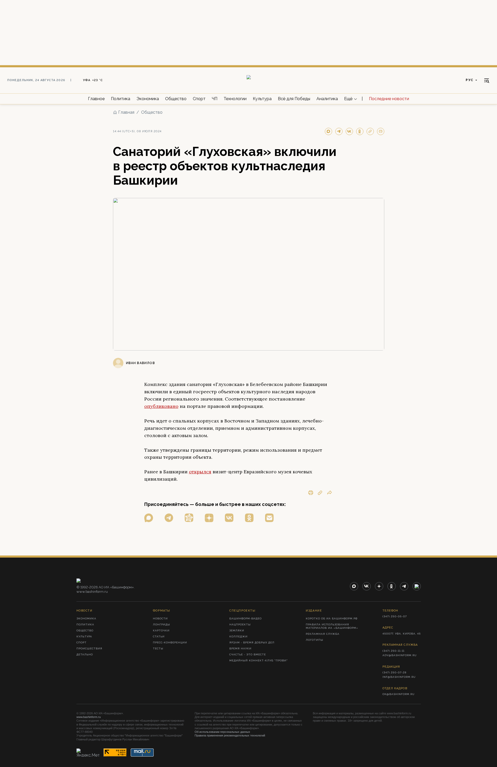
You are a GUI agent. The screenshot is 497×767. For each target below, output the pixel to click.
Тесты (158, 648)
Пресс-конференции (170, 642)
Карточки (161, 630)
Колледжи (238, 636)
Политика (120, 98)
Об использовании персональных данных (222, 731)
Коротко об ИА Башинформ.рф (331, 618)
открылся (200, 472)
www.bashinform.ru (88, 716)
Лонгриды (161, 624)
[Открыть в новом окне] (148, 518)
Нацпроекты (240, 624)
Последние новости (389, 98)
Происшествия (89, 648)
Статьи (159, 636)
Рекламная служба (322, 633)
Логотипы (314, 639)
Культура (262, 98)
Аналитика (327, 98)
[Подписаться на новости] (269, 518)
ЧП (214, 98)
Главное (96, 98)
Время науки (240, 648)
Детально (84, 654)
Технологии (235, 98)
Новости (160, 618)
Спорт (199, 98)
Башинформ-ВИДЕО (245, 618)
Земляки (236, 630)
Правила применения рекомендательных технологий (230, 735)
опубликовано (161, 406)
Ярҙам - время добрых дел (251, 642)
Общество (176, 98)
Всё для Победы (294, 98)
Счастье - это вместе (247, 654)
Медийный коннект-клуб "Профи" (258, 660)
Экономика (147, 98)
